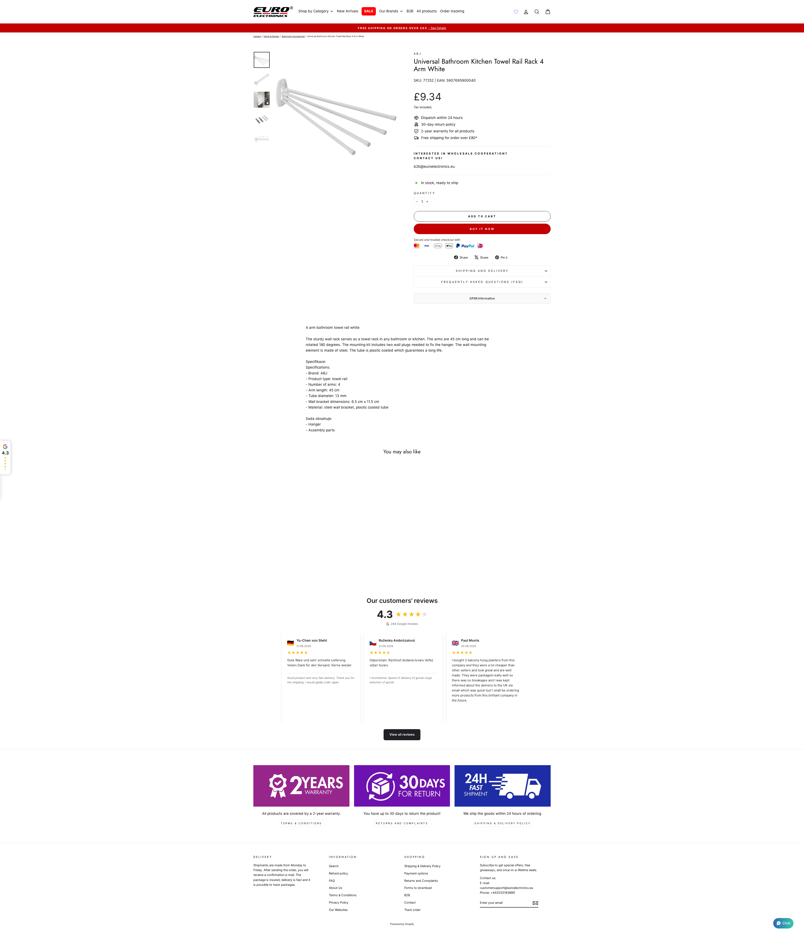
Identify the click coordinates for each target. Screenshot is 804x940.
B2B (407, 895)
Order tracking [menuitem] (452, 11)
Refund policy (338, 873)
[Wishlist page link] (516, 12)
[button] (783, 923)
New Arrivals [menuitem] (347, 11)
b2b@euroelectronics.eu (434, 166)
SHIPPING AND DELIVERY (482, 270)
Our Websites (338, 910)
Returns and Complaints (402, 823)
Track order (412, 910)
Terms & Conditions (301, 823)
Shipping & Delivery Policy (502, 823)
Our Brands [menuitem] (388, 11)
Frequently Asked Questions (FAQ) (482, 282)
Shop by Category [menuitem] (313, 11)
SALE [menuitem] (368, 11)
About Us (335, 888)
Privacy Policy (338, 902)
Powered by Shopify (402, 924)
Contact (410, 902)
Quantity (424, 193)
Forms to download (418, 888)
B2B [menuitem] (410, 11)
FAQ (332, 880)
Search (334, 866)
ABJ (417, 53)
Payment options (416, 873)
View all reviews (402, 734)
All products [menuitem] (427, 11)
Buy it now (482, 229)
